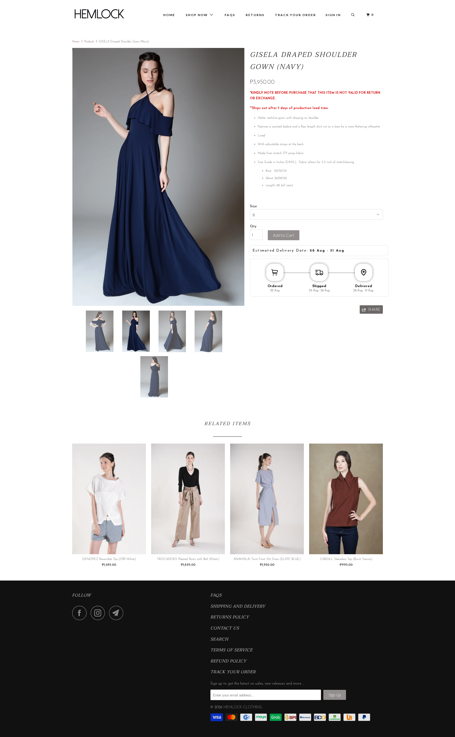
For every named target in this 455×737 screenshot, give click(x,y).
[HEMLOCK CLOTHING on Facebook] (81, 613)
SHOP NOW (198, 15)
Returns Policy (229, 617)
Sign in (333, 15)
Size (253, 206)
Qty (253, 226)
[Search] (353, 15)
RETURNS (255, 15)
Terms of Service (231, 650)
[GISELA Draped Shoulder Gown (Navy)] (158, 177)
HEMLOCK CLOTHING (243, 707)
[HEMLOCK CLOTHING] (99, 13)
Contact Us (224, 628)
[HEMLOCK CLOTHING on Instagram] (99, 613)
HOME (169, 15)
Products (89, 41)
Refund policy (228, 661)
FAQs (230, 15)
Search (219, 639)
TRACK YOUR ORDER (295, 15)
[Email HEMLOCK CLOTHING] (117, 613)
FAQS (216, 595)
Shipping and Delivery (237, 607)
